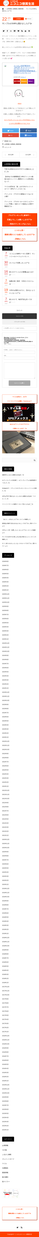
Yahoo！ (31, 81)
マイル (4, 1163)
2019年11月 (5, 892)
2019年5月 (5, 917)
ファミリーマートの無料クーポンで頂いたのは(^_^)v (17, 504)
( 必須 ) (7, 344)
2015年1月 (5, 1130)
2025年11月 (5, 598)
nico (10, 141)
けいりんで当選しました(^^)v (19, 263)
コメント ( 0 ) (19, 316)
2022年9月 (5, 753)
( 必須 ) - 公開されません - (13, 349)
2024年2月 (5, 684)
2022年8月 (5, 757)
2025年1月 (5, 639)
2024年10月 (5, 651)
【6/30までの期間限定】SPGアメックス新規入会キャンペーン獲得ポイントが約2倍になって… (19, 179)
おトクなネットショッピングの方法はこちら (19, 120)
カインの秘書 (24, 519)
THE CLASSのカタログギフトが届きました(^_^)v (19, 170)
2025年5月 (5, 623)
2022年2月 (5, 782)
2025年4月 (5, 627)
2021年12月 (5, 790)
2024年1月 (5, 688)
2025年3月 (5, 631)
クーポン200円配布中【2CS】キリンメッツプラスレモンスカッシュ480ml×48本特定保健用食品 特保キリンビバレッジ (25, 69)
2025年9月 (5, 606)
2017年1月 (5, 1031)
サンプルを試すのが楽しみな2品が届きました (15, 537)
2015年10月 (5, 1093)
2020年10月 (5, 847)
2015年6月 (5, 1109)
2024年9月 (5, 655)
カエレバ (23, 77)
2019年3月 (5, 925)
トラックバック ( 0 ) (19, 321)
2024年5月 (5, 672)
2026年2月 (5, 586)
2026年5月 (5, 573)
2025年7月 (5, 614)
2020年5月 (5, 868)
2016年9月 (5, 1048)
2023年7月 (5, 712)
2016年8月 (5, 1052)
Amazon (24, 81)
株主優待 (5, 1177)
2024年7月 (5, 663)
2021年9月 (5, 802)
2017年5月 (5, 1015)
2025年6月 (5, 618)
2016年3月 (5, 1072)
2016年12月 (5, 1036)
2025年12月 (5, 594)
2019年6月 (5, 913)
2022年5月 (5, 770)
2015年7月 (5, 1105)
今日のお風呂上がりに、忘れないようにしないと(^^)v (22, 291)
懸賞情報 (18, 144)
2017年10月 (5, 995)
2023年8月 (5, 708)
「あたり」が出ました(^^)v (10, 519)
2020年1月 (5, 884)
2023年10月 (5, 700)
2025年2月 (5, 635)
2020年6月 (5, 864)
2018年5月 (5, 966)
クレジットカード (8, 1159)
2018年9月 (5, 950)
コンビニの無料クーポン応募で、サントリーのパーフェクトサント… (22, 255)
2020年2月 (5, 880)
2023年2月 (5, 733)
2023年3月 (5, 729)
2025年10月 (5, 602)
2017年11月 (5, 991)
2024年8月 (5, 659)
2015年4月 (5, 1117)
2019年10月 (5, 896)
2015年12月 (5, 1085)
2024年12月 (5, 643)
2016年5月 (5, 1064)
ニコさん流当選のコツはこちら (19, 123)
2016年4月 (5, 1068)
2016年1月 (5, 1081)
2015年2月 (5, 1125)
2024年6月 (5, 667)
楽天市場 (17, 81)
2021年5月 (5, 819)
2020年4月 (5, 872)
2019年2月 (5, 929)
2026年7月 (5, 565)
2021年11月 (5, 794)
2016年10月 (5, 1044)
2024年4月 (5, 676)
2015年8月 (5, 1101)
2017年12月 (5, 986)
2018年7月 (5, 958)
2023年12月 (5, 692)
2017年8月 (5, 1003)
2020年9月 (5, 852)
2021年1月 (5, 835)
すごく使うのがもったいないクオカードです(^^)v (16, 543)
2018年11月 (5, 941)
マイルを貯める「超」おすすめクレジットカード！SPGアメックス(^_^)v (18, 188)
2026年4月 (5, 578)
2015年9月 (5, 1097)
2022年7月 (5, 762)
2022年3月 (5, 778)
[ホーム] (3, 9)
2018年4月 (5, 970)
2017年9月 (5, 999)
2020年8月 (5, 856)
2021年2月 (5, 831)
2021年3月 (5, 827)
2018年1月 (5, 982)
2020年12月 (5, 839)
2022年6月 (5, 766)
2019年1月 (5, 933)
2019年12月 (5, 888)
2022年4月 (5, 774)
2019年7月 (5, 909)
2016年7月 (5, 1056)
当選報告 (12, 144)
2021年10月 (5, 798)
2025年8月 (5, 610)
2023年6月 (5, 717)
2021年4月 (5, 823)
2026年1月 (5, 590)
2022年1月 (5, 786)
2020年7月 (5, 860)
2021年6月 (5, 815)
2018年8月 (5, 954)
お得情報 (18, 18)
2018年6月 (5, 962)
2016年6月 (5, 1060)
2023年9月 (5, 704)
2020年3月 (5, 876)
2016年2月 (5, 1076)
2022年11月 (5, 745)
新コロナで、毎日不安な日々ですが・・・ (20, 301)
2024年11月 (5, 647)
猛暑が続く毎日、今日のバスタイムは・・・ (21, 282)
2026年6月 (5, 569)
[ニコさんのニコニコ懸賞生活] (18, 3)
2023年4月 (5, 725)
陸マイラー (6, 1181)
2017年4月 (5, 1019)
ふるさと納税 (6, 1154)
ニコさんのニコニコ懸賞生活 (23, 1234)
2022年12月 (5, 741)
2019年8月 (5, 905)
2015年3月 (5, 1121)
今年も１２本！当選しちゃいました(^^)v (14, 530)
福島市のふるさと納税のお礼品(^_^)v (13, 475)
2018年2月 (5, 978)
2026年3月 (5, 582)
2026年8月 (5, 561)
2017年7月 (5, 1007)
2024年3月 (5, 680)
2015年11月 (5, 1089)
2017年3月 (5, 1023)
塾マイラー (33, 523)
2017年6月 (5, 1011)
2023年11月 (5, 696)
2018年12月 (5, 937)
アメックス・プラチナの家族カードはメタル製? (18, 195)
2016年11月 (5, 1040)
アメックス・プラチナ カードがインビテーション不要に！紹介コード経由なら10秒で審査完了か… (19, 204)
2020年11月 (5, 843)
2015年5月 (5, 1113)
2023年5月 (5, 721)
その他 (4, 1150)
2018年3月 (5, 974)
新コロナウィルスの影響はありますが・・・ (21, 273)
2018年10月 (5, 946)
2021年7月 (5, 811)
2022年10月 (5, 749)
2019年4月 (5, 921)
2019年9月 (5, 901)
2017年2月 (5, 1027)
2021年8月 (5, 807)
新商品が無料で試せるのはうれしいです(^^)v (15, 523)
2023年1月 (5, 737)
